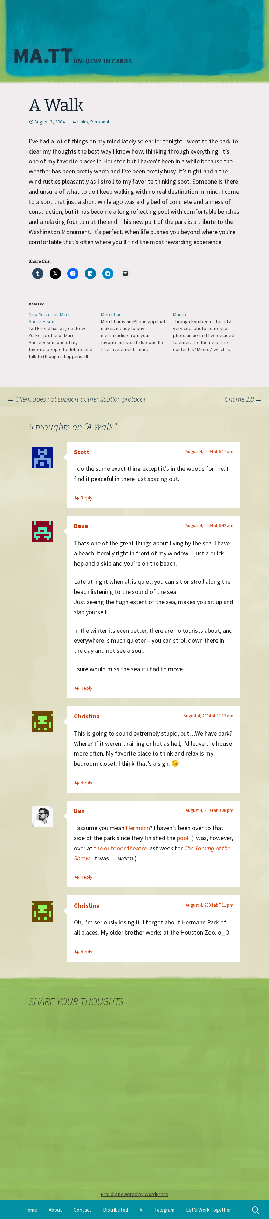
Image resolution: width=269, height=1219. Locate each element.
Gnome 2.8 (243, 399)
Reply (86, 498)
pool (182, 838)
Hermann (138, 828)
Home (30, 1209)
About (55, 1209)
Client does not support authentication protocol (76, 399)
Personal (99, 122)
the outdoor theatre (120, 848)
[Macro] (209, 332)
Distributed (115, 1209)
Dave (81, 526)
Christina (87, 716)
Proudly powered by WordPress (134, 1194)
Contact (82, 1209)
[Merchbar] (137, 332)
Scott (81, 452)
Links (82, 122)
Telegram (164, 1209)
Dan (79, 811)
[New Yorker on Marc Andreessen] (65, 335)
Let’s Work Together (208, 1209)
